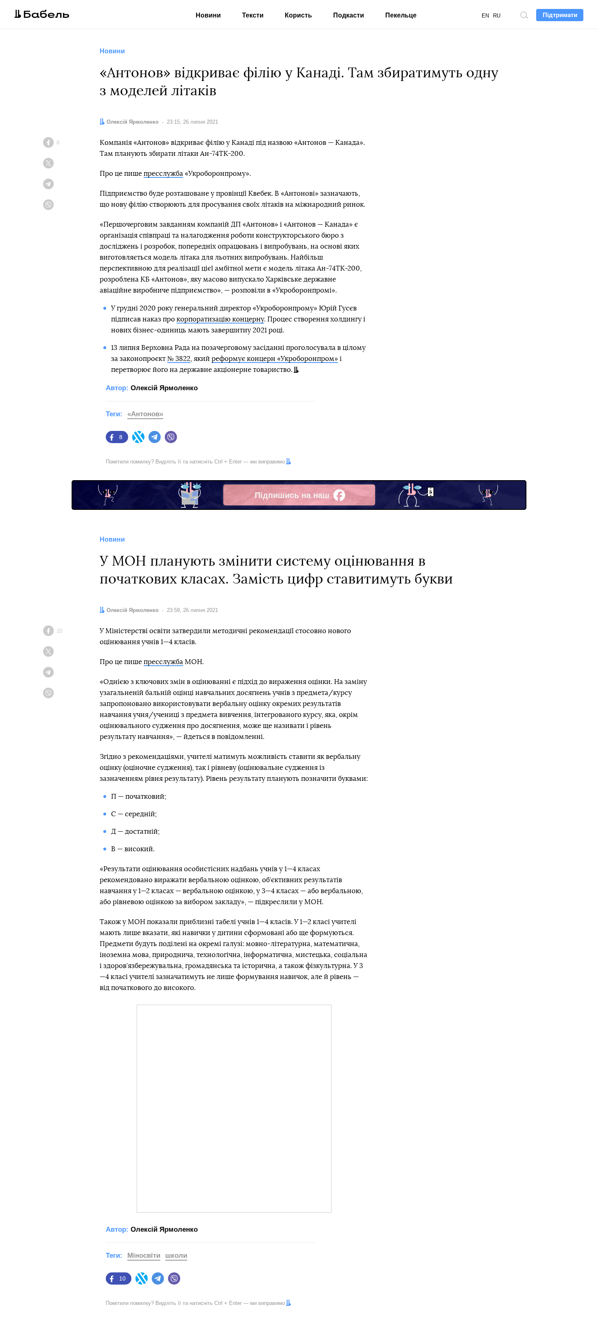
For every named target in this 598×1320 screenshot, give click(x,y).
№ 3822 (178, 358)
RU (496, 16)
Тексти (253, 15)
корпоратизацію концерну (220, 319)
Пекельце (401, 15)
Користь (298, 15)
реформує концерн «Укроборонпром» (275, 358)
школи (176, 1255)
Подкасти (348, 15)
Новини (208, 15)
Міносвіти (143, 1255)
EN (485, 16)
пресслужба (163, 173)
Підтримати (560, 14)
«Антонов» (145, 414)
